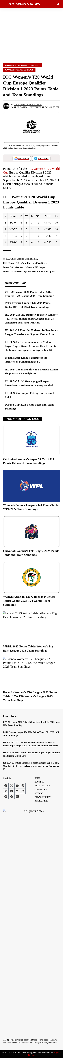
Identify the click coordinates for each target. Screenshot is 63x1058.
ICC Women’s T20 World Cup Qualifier (21, 263)
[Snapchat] (23, 791)
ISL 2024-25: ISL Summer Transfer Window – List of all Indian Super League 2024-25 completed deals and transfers (31, 318)
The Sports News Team (28, 104)
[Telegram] (11, 796)
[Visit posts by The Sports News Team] (6, 106)
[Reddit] (6, 796)
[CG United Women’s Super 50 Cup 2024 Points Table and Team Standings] (31, 440)
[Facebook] (6, 785)
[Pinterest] (23, 785)
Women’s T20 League (35, 267)
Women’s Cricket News (19, 70)
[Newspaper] (17, 796)
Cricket (20, 259)
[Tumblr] (17, 791)
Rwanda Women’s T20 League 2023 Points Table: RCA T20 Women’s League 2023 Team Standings (30, 696)
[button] (5, 4)
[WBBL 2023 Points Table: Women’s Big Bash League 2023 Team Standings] (31, 627)
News (43, 263)
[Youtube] (17, 785)
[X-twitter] (11, 785)
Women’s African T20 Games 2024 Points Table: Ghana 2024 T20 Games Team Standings (29, 600)
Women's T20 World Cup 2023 (22, 65)
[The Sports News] (24, 4)
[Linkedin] (11, 791)
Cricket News (31, 259)
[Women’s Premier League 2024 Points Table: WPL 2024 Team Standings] (31, 486)
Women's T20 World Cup (15, 271)
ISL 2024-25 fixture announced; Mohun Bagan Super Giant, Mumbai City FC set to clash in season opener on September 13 (30, 346)
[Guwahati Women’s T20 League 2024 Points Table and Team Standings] (31, 531)
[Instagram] (6, 791)
